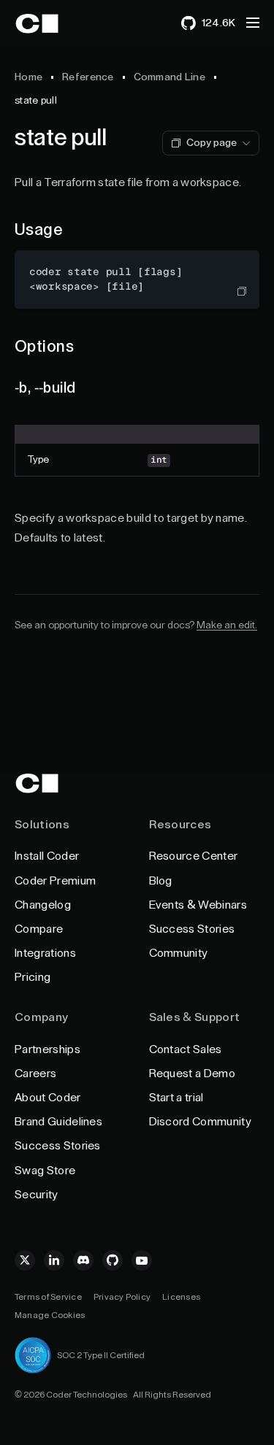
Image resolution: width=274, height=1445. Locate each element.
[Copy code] (242, 291)
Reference (88, 77)
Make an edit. (227, 625)
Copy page (211, 143)
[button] (252, 22)
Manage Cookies (50, 1315)
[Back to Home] (50, 23)
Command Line (169, 77)
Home (28, 77)
